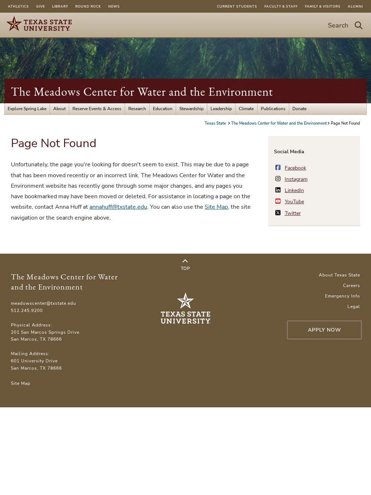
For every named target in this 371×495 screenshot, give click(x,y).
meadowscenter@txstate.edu (43, 303)
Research (137, 109)
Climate (246, 109)
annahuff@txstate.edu (118, 207)
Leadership (221, 109)
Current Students (237, 6)
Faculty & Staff (281, 6)
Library (60, 6)
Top (185, 268)
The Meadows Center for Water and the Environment (142, 91)
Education (162, 109)
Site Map (216, 207)
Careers (351, 285)
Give (40, 6)
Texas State (216, 123)
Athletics (18, 6)
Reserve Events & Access (96, 109)
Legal (353, 306)
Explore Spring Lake (27, 109)
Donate (299, 109)
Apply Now (324, 329)
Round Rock (88, 6)
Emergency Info (342, 296)
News (114, 6)
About (59, 109)
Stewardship (191, 109)
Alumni (355, 6)
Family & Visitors (323, 6)
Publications (273, 109)
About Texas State (339, 275)
